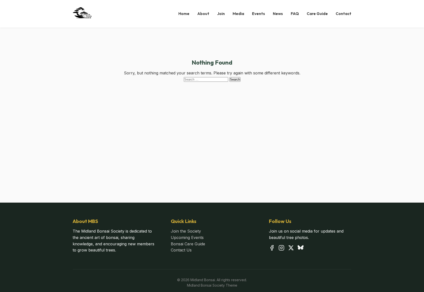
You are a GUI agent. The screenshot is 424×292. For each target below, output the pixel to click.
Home (183, 13)
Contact (343, 13)
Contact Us (181, 250)
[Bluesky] (301, 249)
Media (238, 13)
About (203, 13)
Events (258, 13)
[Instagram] (281, 249)
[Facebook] (272, 249)
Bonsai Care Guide (188, 243)
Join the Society (186, 231)
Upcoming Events (187, 237)
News (278, 13)
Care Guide (317, 13)
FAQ (295, 13)
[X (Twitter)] (291, 249)
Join (221, 13)
